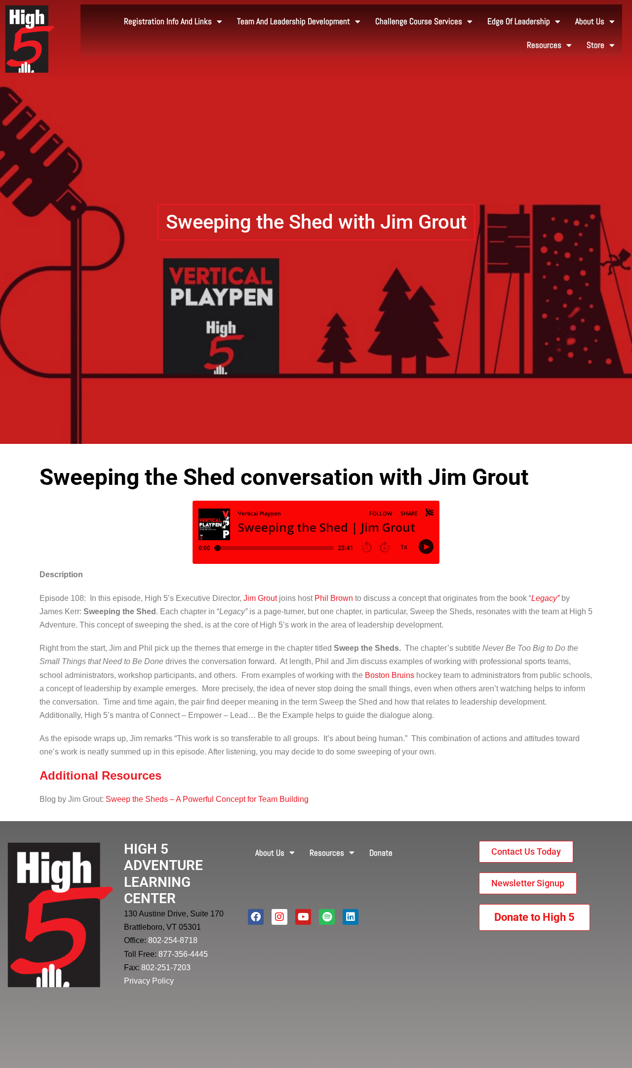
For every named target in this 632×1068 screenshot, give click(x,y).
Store (595, 45)
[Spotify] (327, 917)
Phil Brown (334, 598)
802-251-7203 (166, 967)
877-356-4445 (183, 954)
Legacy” (545, 598)
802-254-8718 (173, 940)
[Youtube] (303, 917)
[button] (316, 222)
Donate (381, 852)
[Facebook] (256, 917)
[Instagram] (279, 917)
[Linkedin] (350, 917)
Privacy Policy (149, 981)
